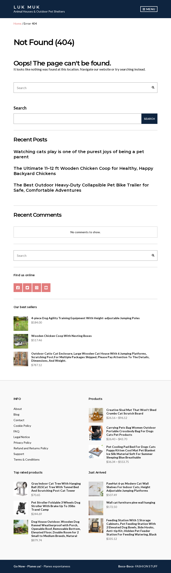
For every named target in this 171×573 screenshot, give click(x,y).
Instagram (36, 287)
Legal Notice (22, 437)
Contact (19, 420)
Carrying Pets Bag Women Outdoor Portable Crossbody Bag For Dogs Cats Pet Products (131, 431)
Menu (150, 9)
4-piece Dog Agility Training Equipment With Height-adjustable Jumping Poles (85, 318)
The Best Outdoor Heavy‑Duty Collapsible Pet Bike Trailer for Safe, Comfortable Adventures (81, 188)
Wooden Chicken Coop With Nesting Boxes (61, 336)
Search (20, 107)
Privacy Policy (22, 442)
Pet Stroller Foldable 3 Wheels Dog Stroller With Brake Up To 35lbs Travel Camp (55, 506)
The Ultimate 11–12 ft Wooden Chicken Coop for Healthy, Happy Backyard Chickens (83, 171)
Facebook (18, 287)
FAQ (16, 431)
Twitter (27, 287)
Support (19, 454)
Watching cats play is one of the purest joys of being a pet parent (79, 154)
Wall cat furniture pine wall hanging (130, 502)
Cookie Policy (22, 425)
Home (17, 23)
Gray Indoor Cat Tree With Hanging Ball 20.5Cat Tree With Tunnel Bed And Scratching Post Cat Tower (56, 487)
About (18, 409)
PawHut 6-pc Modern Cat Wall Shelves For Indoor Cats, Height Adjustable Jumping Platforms (128, 487)
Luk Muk (27, 7)
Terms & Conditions (27, 459)
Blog (16, 414)
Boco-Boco (126, 566)
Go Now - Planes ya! (27, 566)
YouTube (46, 287)
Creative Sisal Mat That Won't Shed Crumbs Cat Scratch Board (131, 411)
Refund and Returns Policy (31, 448)
